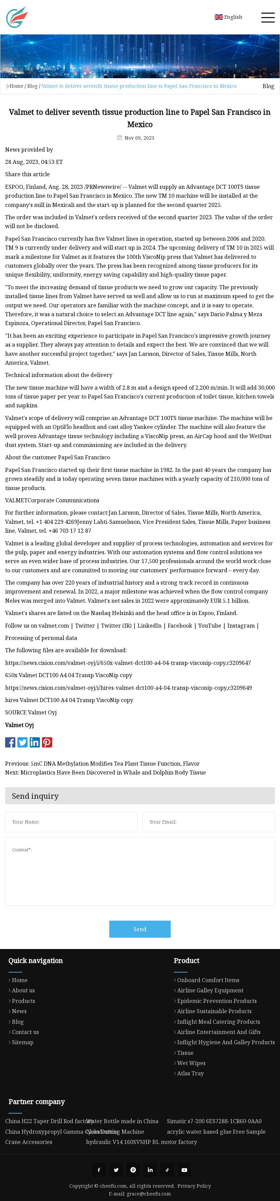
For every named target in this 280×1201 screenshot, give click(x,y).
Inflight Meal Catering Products (218, 1021)
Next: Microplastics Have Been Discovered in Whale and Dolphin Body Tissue (105, 772)
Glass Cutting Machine (115, 1131)
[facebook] (99, 1170)
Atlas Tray (190, 1073)
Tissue (185, 1053)
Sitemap (22, 1042)
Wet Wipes (191, 1063)
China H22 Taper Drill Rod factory (49, 1121)
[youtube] (184, 1170)
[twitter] (116, 1170)
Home (16, 86)
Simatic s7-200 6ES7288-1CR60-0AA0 (214, 1121)
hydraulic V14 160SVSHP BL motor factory (141, 1142)
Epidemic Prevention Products (217, 1001)
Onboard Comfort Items (208, 980)
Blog (32, 86)
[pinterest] (133, 1170)
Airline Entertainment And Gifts (219, 1032)
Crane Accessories (28, 1142)
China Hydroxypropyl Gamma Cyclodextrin (61, 1131)
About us (23, 990)
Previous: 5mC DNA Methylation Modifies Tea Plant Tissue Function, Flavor (102, 763)
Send (140, 929)
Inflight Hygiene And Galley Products (226, 1042)
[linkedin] (150, 1170)
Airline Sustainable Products (214, 1011)
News (19, 1011)
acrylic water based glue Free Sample (216, 1131)
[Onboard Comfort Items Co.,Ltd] (17, 17)
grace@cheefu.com (149, 1193)
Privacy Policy (194, 1186)
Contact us (25, 1032)
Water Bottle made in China (122, 1121)
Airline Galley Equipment (210, 990)
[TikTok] (167, 1170)
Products (23, 1001)
